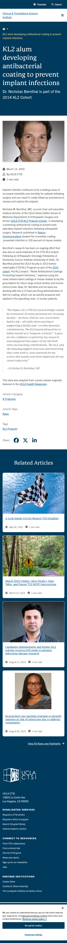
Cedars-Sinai (9, 881)
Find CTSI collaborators (14, 843)
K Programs (9, 398)
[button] (40, 4)
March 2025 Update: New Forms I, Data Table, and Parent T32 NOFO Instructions (30, 583)
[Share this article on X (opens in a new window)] (25, 440)
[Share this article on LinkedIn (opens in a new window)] (34, 440)
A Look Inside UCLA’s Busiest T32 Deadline (32, 518)
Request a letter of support (15, 819)
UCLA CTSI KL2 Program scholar (29, 220)
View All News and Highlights (44, 743)
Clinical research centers (14, 828)
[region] (33, 922)
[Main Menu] (62, 15)
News (6, 413)
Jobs (5, 866)
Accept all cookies (33, 925)
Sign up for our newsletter (15, 862)
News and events (11, 857)
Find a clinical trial (11, 848)
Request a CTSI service (14, 814)
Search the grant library (14, 824)
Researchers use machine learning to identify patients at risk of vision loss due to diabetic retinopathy (33, 719)
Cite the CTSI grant (12, 852)
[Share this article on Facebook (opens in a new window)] (16, 440)
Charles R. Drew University (15, 886)
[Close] (62, 908)
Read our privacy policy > (34, 918)
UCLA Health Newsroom (33, 384)
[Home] (4, 29)
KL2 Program (10, 428)
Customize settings (33, 934)
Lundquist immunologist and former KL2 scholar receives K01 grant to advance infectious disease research (30, 650)
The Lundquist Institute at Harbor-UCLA (22, 890)
